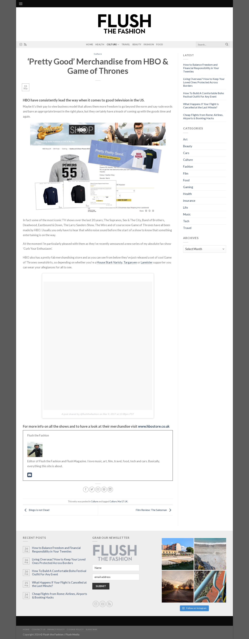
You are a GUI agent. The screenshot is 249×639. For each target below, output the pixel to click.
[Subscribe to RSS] (25, 44)
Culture (112, 44)
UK (126, 501)
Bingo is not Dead (38, 509)
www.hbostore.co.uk (154, 426)
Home (89, 44)
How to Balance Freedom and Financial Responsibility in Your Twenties (201, 68)
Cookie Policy (75, 629)
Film (185, 173)
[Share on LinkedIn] (110, 489)
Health (99, 44)
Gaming (188, 187)
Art (185, 139)
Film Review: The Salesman (151, 509)
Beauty (136, 44)
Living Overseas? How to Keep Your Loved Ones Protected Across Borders (204, 82)
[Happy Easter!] (178, 587)
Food (159, 44)
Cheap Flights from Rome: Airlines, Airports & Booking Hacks (203, 116)
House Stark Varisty (109, 262)
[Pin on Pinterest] (104, 489)
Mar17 (121, 501)
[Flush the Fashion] (124, 24)
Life (185, 207)
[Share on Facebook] (86, 489)
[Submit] (227, 44)
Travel (125, 44)
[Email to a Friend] (98, 489)
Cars (186, 153)
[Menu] (21, 3)
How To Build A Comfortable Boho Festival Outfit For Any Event (203, 94)
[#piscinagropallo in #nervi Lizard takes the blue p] (210, 587)
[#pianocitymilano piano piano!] (178, 554)
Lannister (147, 262)
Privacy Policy (56, 629)
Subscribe (92, 629)
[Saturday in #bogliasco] (210, 554)
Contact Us (38, 629)
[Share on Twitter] (92, 489)
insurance (189, 200)
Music (187, 214)
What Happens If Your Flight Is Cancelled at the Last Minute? (201, 105)
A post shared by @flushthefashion (80, 414)
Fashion (149, 44)
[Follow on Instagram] (20, 44)
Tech (186, 221)
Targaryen (130, 262)
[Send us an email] (102, 604)
